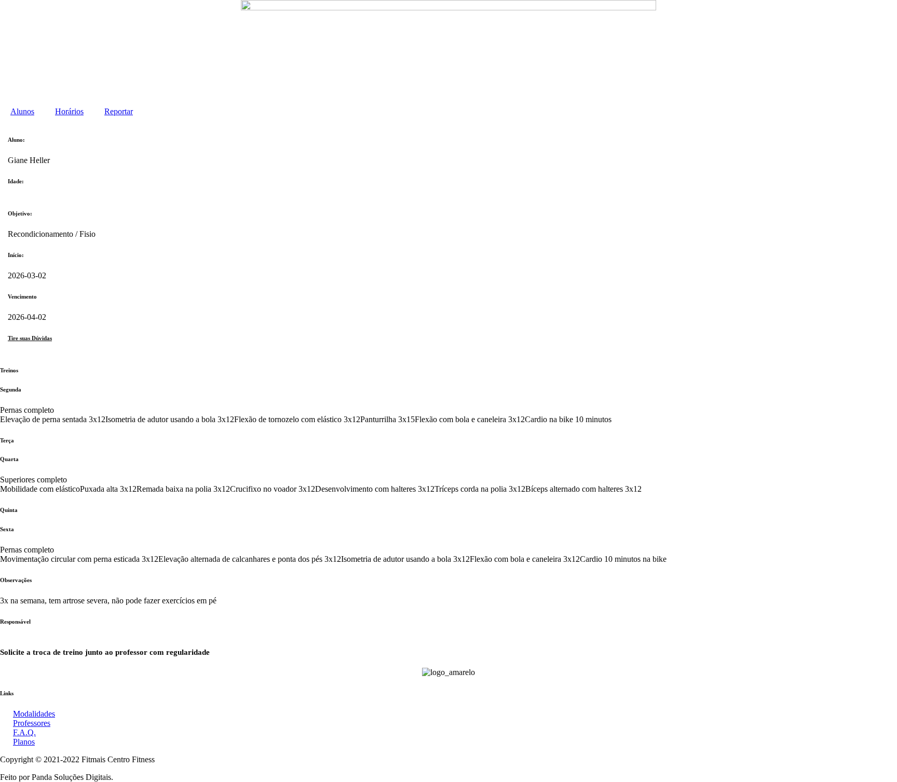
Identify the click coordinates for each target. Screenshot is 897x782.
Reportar (118, 111)
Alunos (22, 111)
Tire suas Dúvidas (30, 338)
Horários (69, 111)
